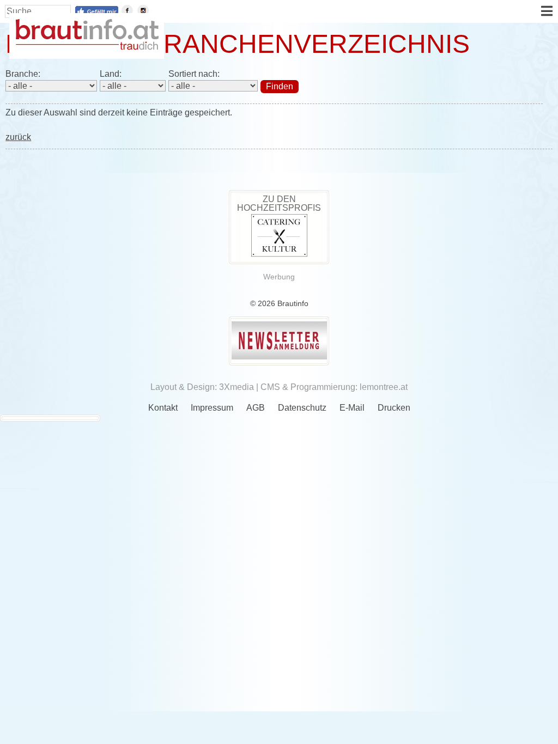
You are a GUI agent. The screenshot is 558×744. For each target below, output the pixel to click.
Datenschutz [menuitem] (302, 407)
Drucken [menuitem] (394, 407)
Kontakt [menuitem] (163, 407)
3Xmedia (236, 387)
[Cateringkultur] (279, 254)
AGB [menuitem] (255, 407)
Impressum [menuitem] (212, 407)
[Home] (87, 47)
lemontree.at (384, 387)
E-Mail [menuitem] (352, 407)
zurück (18, 137)
